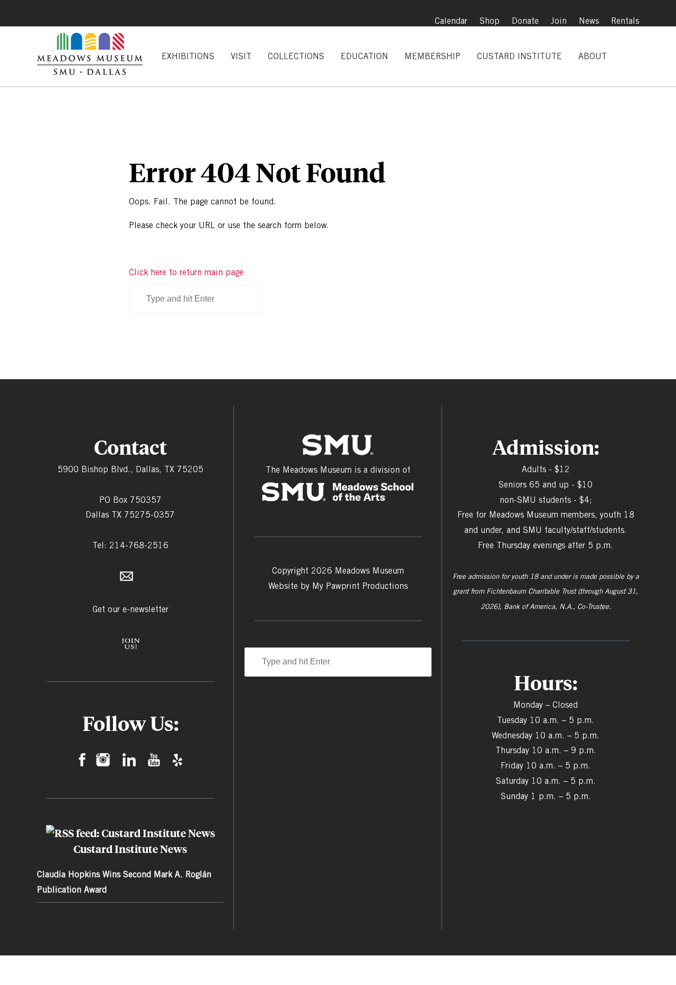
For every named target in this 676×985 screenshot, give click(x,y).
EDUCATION (364, 56)
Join (559, 21)
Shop (490, 21)
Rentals (625, 21)
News (589, 21)
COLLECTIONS (296, 56)
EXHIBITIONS (188, 56)
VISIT (241, 56)
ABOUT (592, 56)
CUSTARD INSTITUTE (519, 56)
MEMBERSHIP (433, 56)
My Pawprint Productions (360, 586)
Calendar (451, 21)
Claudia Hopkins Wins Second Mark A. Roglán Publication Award (124, 882)
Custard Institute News (130, 849)
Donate (525, 21)
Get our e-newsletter (130, 609)
